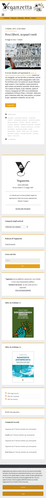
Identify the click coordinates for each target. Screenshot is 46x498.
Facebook (6, 18)
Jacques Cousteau (27, 127)
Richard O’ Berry (13, 133)
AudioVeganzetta (10, 244)
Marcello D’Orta (21, 129)
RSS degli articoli (13, 393)
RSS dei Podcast (13, 399)
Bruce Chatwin (13, 122)
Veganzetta (8, 429)
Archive (33, 18)
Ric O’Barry (34, 131)
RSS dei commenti (13, 396)
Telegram (13, 18)
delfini (28, 122)
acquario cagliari (21, 118)
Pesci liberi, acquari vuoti (21, 34)
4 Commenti (12, 139)
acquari (10, 118)
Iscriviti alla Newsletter (23, 209)
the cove (16, 135)
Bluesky (27, 18)
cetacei (21, 122)
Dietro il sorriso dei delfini (24, 124)
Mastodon (21, 18)
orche (19, 131)
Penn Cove (25, 131)
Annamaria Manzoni (20, 120)
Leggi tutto (11, 105)
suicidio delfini (26, 133)
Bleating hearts (34, 120)
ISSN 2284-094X (23, 185)
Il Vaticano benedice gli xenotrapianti (25, 429)
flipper (16, 127)
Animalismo (12, 114)
